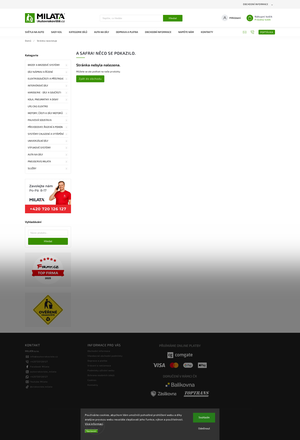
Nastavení (91, 431)
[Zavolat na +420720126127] (253, 32)
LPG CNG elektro (38, 106)
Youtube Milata (39, 381)
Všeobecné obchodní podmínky (105, 355)
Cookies (92, 380)
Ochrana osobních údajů (101, 375)
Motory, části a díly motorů (45, 113)
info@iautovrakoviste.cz (44, 356)
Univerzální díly (38, 140)
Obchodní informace (255, 4)
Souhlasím (204, 417)
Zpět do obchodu (90, 78)
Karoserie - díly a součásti (44, 92)
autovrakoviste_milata (43, 371)
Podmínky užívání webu (101, 370)
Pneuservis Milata (39, 161)
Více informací (94, 423)
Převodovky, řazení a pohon (45, 126)
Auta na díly (35, 154)
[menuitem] (36, 32)
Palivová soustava (40, 119)
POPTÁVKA (266, 32)
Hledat (173, 18)
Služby (32, 168)
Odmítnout (204, 428)
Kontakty (93, 385)
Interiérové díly (38, 85)
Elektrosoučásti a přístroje (46, 78)
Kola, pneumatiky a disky (43, 99)
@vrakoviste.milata (41, 386)
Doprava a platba (97, 360)
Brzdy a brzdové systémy (44, 64)
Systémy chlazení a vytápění (46, 133)
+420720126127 (39, 361)
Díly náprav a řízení (40, 71)
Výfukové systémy (39, 147)
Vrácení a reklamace (99, 365)
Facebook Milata (39, 366)
